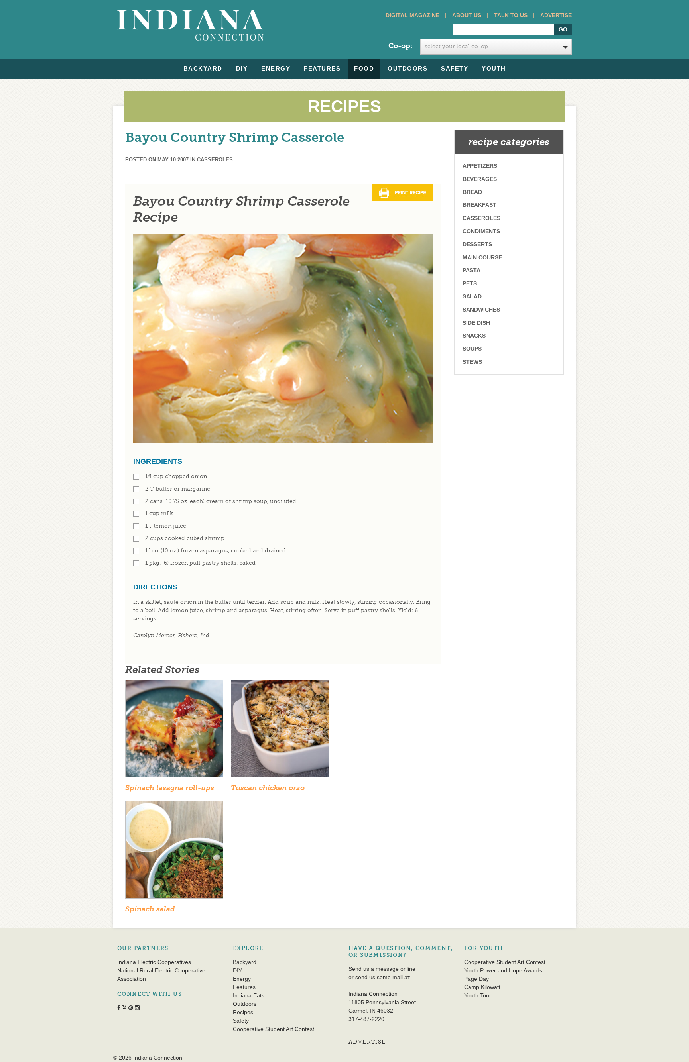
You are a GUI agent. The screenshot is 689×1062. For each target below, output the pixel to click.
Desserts (477, 244)
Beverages (480, 179)
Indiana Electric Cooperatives (154, 962)
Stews (472, 362)
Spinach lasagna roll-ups (169, 787)
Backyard (202, 68)
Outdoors (407, 68)
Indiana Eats (248, 995)
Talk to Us (511, 15)
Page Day (476, 979)
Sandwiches (481, 309)
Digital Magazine (412, 15)
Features (322, 68)
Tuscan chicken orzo (268, 787)
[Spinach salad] (174, 852)
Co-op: (400, 45)
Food (364, 68)
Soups (472, 348)
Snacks (474, 335)
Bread (472, 192)
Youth (494, 68)
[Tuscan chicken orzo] (280, 731)
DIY (242, 68)
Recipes (243, 1012)
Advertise (556, 15)
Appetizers (480, 166)
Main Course (482, 257)
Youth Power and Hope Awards (503, 970)
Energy (275, 68)
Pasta (471, 270)
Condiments (481, 231)
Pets (470, 283)
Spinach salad (150, 909)
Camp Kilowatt (482, 987)
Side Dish (476, 323)
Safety (454, 68)
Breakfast (479, 205)
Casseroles (215, 160)
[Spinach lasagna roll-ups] (174, 731)
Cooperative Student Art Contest (273, 1029)
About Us (466, 15)
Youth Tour (477, 995)
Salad (472, 296)
